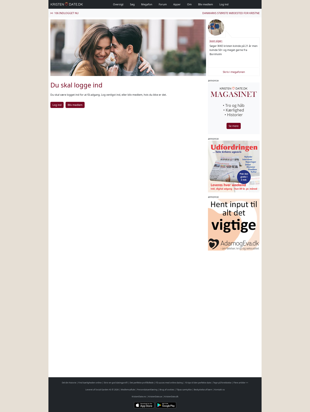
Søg (132, 4)
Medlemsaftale (128, 389)
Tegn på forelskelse (222, 382)
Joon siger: (216, 41)
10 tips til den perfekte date (198, 382)
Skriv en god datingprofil (116, 382)
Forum (163, 4)
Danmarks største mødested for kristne (231, 13)
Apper (177, 4)
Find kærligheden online (90, 382)
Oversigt (118, 4)
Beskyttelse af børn (203, 389)
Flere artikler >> (240, 382)
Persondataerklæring (147, 389)
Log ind (223, 4)
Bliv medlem (205, 4)
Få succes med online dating (169, 382)
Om (189, 4)
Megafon (146, 4)
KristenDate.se (155, 396)
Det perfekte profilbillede (142, 382)
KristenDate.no (139, 396)
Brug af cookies (167, 389)
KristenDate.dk (171, 396)
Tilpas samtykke (184, 389)
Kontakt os (219, 389)
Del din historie (69, 382)
